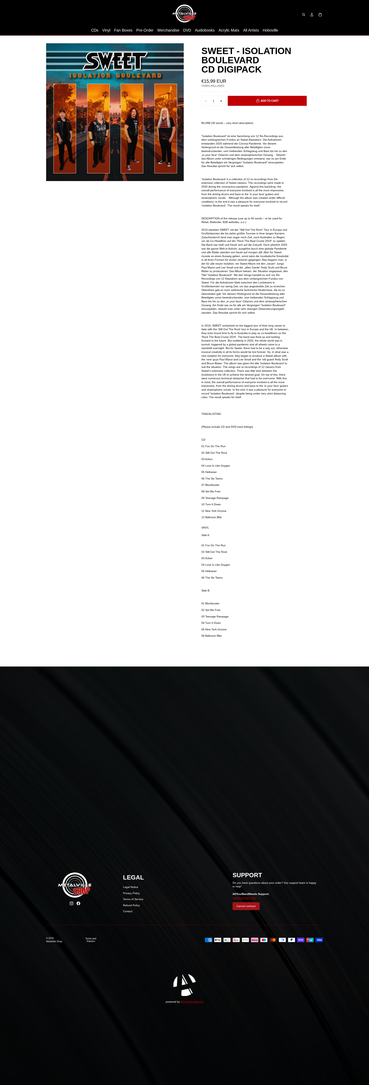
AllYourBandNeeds (192, 1001)
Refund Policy (131, 905)
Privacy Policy (131, 893)
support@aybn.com (244, 897)
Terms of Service (133, 899)
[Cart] (320, 14)
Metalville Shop (54, 941)
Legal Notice (130, 887)
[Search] (303, 14)
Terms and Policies (90, 940)
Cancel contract (246, 906)
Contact (127, 911)
